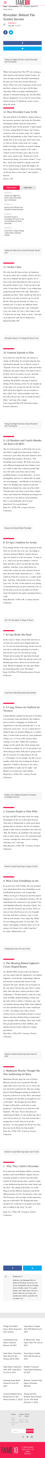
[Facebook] (5, 32)
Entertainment (14, 6)
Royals (13, 1414)
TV (21, 6)
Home (5, 6)
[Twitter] (11, 32)
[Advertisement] (22, 1241)
